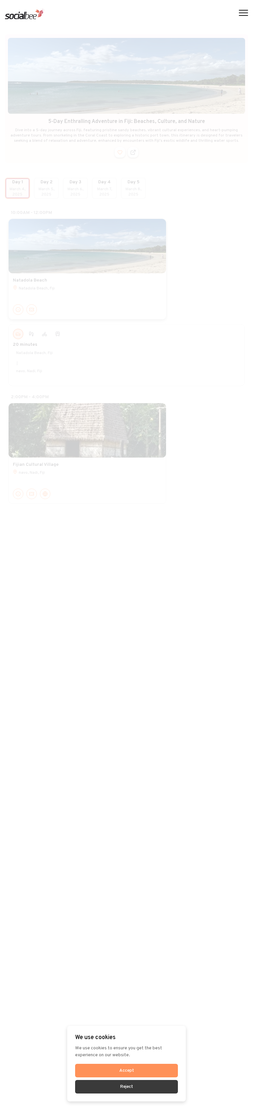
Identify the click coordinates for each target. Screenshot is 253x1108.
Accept (126, 1070)
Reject (126, 1087)
